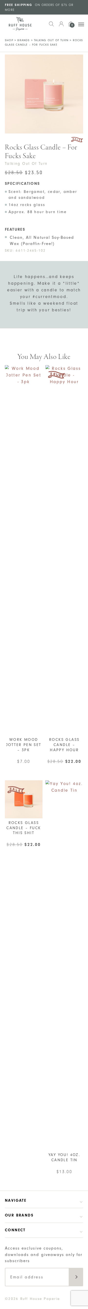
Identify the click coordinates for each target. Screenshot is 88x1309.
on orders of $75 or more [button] (39, 7)
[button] (51, 26)
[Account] (61, 26)
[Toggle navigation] (81, 24)
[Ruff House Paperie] (20, 24)
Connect (15, 1230)
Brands (23, 40)
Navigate (15, 1200)
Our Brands (19, 1215)
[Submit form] (76, 1277)
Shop (9, 40)
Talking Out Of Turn (51, 40)
